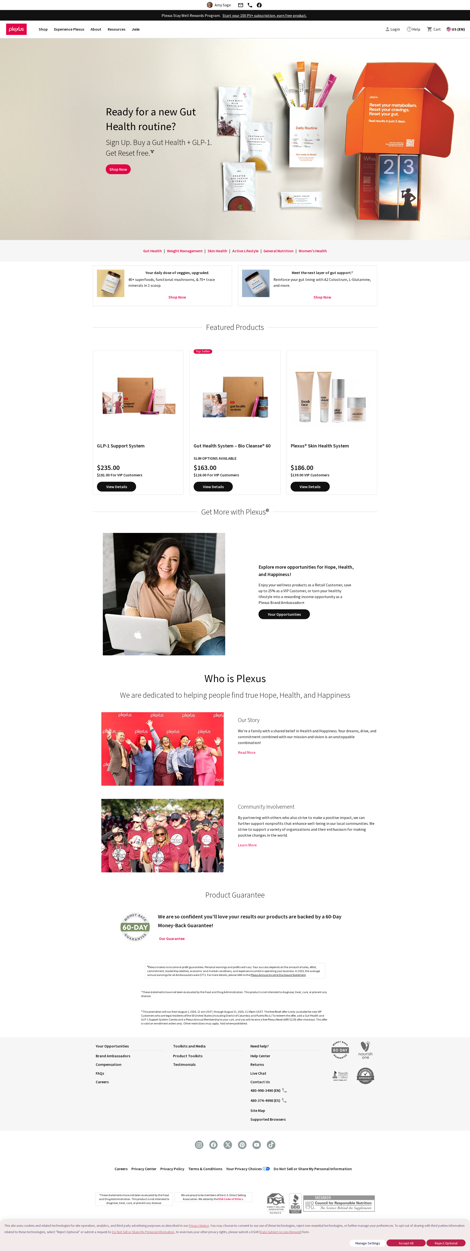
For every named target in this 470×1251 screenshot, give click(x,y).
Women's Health (313, 250)
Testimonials (184, 1064)
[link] (413, 29)
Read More (247, 752)
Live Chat (258, 1073)
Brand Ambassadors (113, 1055)
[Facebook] (259, 5)
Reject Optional (446, 1243)
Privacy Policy (172, 1168)
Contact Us (260, 1081)
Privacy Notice (199, 1225)
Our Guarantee (172, 938)
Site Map (257, 1110)
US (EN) (458, 29)
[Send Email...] (240, 5)
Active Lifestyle (245, 250)
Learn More (247, 844)
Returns (257, 1064)
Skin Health (217, 250)
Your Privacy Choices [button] (244, 1168)
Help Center (260, 1055)
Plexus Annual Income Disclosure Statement (278, 975)
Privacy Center (143, 1168)
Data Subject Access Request (280, 1232)
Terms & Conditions (205, 1168)
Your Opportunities (284, 614)
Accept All (406, 1243)
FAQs (100, 1073)
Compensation (108, 1064)
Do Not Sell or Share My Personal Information (313, 1168)
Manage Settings (367, 1243)
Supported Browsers (268, 1119)
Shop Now (118, 169)
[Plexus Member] (339, 1204)
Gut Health (152, 250)
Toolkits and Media (189, 1046)
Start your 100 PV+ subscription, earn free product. (265, 15)
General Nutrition (278, 250)
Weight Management (185, 250)
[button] (134, 1047)
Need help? (259, 1046)
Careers (102, 1081)
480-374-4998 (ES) (265, 1100)
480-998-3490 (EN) (265, 1090)
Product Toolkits (187, 1055)
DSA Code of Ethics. (231, 1199)
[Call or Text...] (250, 5)
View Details (116, 486)
